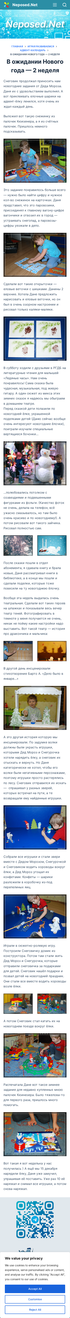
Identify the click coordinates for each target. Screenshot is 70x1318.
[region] (35, 1285)
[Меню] (55, 5)
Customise (35, 1299)
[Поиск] (64, 5)
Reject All (35, 1309)
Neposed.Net (25, 5)
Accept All (35, 1288)
